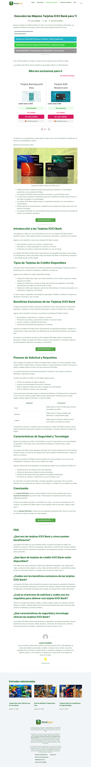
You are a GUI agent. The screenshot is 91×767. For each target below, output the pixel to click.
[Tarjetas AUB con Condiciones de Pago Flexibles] (70, 691)
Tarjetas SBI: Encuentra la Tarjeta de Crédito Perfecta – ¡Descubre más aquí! (45, 45)
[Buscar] (81, 3)
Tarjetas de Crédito (57, 21)
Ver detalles (31, 112)
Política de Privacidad (41, 757)
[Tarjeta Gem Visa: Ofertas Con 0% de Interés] (20, 691)
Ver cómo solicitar (31, 117)
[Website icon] (45, 659)
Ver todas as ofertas (67, 76)
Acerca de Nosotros (41, 754)
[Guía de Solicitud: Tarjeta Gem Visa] (45, 691)
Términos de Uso (40, 759)
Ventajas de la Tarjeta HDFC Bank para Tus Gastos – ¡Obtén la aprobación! (45, 39)
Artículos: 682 (45, 663)
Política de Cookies (40, 762)
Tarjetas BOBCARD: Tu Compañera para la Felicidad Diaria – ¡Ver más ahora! (45, 51)
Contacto (53, 754)
